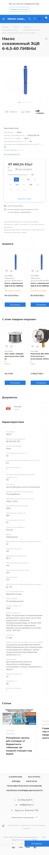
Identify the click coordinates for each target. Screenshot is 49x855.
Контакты (31, 781)
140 (17, 185)
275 (17, 190)
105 (34, 179)
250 (10, 190)
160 (24, 185)
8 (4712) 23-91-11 (25, 800)
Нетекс (35, 840)
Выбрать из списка (19, 9)
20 (10, 179)
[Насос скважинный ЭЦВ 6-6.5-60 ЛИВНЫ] (24, 80)
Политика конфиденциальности (24, 790)
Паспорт (17, 407)
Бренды (16, 781)
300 (24, 190)
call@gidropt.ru (26, 805)
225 (37, 185)
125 (10, 185)
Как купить (34, 777)
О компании (15, 777)
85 (28, 179)
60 (16, 179)
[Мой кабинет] (39, 19)
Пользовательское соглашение (24, 786)
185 (30, 185)
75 (22, 179)
